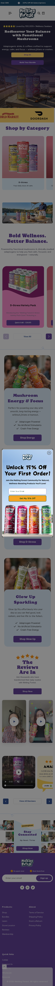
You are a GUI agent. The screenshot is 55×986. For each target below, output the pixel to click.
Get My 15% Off (28, 498)
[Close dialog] (49, 453)
